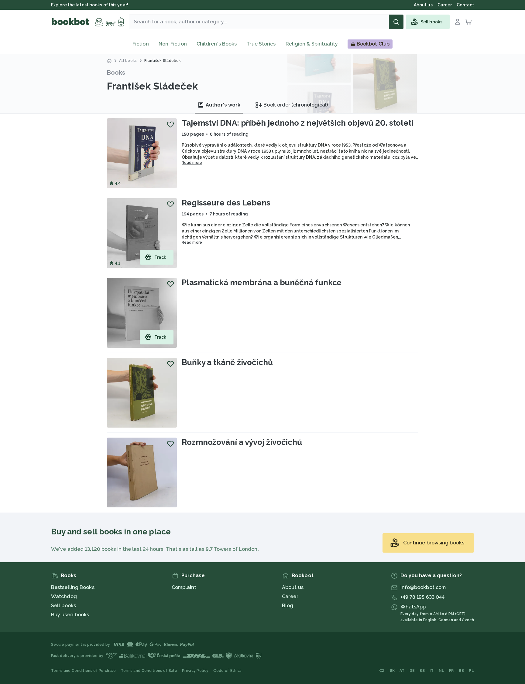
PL (471, 671)
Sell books (63, 605)
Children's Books (217, 44)
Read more (192, 163)
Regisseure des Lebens (226, 202)
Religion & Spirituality (312, 44)
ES (422, 671)
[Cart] (468, 21)
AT (402, 671)
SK (392, 671)
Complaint (184, 587)
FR (451, 671)
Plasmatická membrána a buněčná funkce (261, 282)
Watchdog (64, 596)
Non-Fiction (173, 44)
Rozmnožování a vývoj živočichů (242, 442)
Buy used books (70, 615)
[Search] (396, 22)
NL (441, 671)
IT (432, 671)
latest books (89, 4)
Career (290, 596)
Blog (287, 605)
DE (412, 671)
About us (293, 587)
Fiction (140, 44)
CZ (382, 671)
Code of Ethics (227, 671)
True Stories (261, 44)
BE (461, 671)
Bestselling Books (72, 587)
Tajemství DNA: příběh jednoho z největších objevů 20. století (297, 122)
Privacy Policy (195, 671)
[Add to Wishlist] (170, 124)
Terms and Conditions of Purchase (83, 671)
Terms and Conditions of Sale (149, 671)
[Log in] (457, 21)
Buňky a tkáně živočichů (227, 362)
